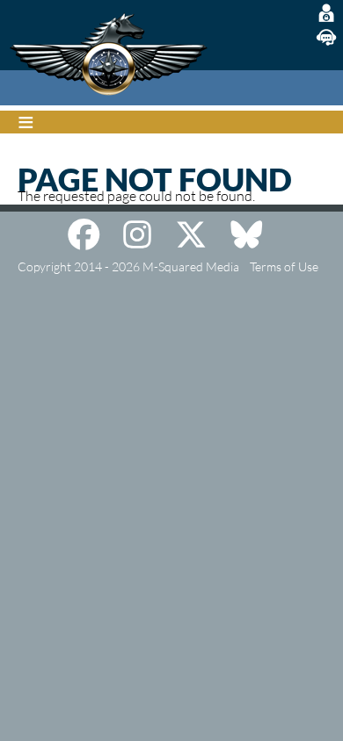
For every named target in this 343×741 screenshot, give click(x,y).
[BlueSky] (246, 234)
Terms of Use (284, 266)
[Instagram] (137, 234)
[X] (191, 234)
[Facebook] (83, 234)
